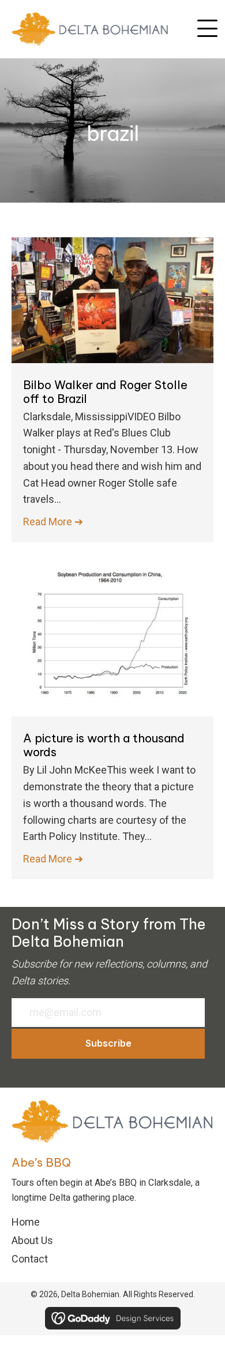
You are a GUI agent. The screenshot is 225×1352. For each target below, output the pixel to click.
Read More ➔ (53, 522)
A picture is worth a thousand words (104, 745)
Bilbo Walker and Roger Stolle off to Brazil (105, 392)
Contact (30, 1259)
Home (26, 1222)
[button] (207, 29)
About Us (32, 1240)
